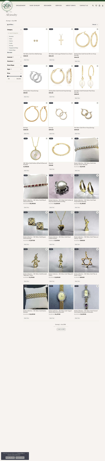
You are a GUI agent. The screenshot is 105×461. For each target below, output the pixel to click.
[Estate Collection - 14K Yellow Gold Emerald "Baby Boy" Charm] (35, 260)
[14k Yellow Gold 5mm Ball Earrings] (35, 40)
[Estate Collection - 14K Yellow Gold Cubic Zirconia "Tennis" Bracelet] (86, 149)
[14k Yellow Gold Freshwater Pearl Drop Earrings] (86, 77)
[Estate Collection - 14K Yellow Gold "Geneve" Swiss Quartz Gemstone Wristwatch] (86, 297)
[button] (93, 5)
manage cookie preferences (14, 454)
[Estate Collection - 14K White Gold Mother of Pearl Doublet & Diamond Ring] (61, 186)
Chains (10, 38)
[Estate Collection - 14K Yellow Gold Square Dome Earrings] (35, 223)
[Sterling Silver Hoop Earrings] (35, 77)
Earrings (11, 45)
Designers (47, 5)
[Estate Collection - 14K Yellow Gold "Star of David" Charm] (86, 260)
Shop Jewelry (35, 5)
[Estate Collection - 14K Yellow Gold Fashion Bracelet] (35, 297)
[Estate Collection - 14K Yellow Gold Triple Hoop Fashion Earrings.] (86, 186)
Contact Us (84, 5)
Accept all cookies (20, 457)
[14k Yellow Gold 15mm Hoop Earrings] (86, 114)
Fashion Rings (12, 50)
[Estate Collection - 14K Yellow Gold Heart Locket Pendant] (61, 223)
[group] (86, 40)
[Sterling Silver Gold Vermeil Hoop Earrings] (61, 77)
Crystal (10, 43)
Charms (11, 41)
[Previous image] (76, 40)
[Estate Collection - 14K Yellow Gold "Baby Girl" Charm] (61, 260)
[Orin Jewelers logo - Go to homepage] (7, 6)
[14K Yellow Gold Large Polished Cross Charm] (61, 40)
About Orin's (71, 5)
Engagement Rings (13, 48)
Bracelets (11, 36)
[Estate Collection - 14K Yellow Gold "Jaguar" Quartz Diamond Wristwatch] (61, 297)
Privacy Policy (20, 453)
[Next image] (97, 40)
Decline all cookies (10, 457)
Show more (9, 52)
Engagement (20, 5)
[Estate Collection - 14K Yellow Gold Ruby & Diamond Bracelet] (35, 186)
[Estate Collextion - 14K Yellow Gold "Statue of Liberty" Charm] (86, 223)
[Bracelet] (61, 149)
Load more (61, 329)
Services (59, 5)
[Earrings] (35, 114)
